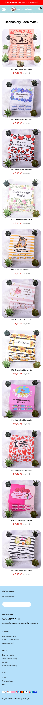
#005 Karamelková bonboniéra (21, 69)
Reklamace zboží (8, 643)
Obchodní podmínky (9, 636)
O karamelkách (7, 681)
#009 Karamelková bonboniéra (21, 320)
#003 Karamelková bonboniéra (21, 119)
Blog (3, 685)
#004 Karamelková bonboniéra (21, 170)
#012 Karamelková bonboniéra (21, 370)
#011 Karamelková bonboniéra (21, 220)
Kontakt (4, 662)
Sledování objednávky (9, 666)
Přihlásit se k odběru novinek (17, 604)
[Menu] (4, 9)
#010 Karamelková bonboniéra (21, 520)
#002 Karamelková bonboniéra (21, 420)
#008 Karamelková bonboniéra (21, 570)
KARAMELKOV (16, 699)
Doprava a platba (8, 655)
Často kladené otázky (9, 659)
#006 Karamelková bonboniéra (21, 470)
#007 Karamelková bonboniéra (21, 270)
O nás (4, 677)
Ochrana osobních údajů (10, 640)
